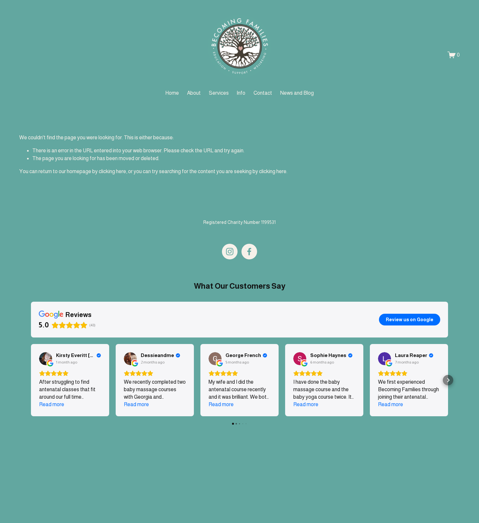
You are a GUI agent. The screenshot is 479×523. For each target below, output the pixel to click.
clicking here (112, 171)
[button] (31, 380)
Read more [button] (51, 404)
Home (172, 93)
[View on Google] (45, 358)
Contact (263, 93)
